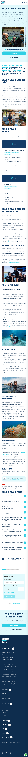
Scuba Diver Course (6, 662)
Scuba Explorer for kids (7, 669)
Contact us (14, 625)
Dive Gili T (5, 689)
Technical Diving (6, 698)
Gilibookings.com (16, 603)
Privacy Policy (5, 742)
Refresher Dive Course (7, 659)
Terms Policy (12, 742)
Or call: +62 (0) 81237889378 (14, 629)
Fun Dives (4, 696)
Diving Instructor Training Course (9, 684)
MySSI (18, 742)
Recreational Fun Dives (7, 657)
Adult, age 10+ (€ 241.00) (10, 589)
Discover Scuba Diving (7, 654)
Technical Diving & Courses (8, 681)
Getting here (5, 710)
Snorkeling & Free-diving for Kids (9, 667)
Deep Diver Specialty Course (9, 676)
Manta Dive (10, 747)
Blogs (3, 733)
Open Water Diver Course (8, 652)
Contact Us (14, 57)
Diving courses (6, 648)
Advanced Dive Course (7, 664)
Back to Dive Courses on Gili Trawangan (16, 559)
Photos (4, 720)
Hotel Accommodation (7, 707)
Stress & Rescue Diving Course (9, 674)
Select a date (9, 596)
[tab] (6, 49)
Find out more (15, 479)
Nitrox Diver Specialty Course (9, 671)
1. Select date (7, 579)
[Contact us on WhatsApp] (25, 754)
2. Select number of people (10, 586)
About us (4, 725)
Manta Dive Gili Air (6, 715)
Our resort (5, 704)
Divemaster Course (6, 679)
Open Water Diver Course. (13, 262)
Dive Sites (4, 693)
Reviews (4, 712)
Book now (14, 53)
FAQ (3, 729)
